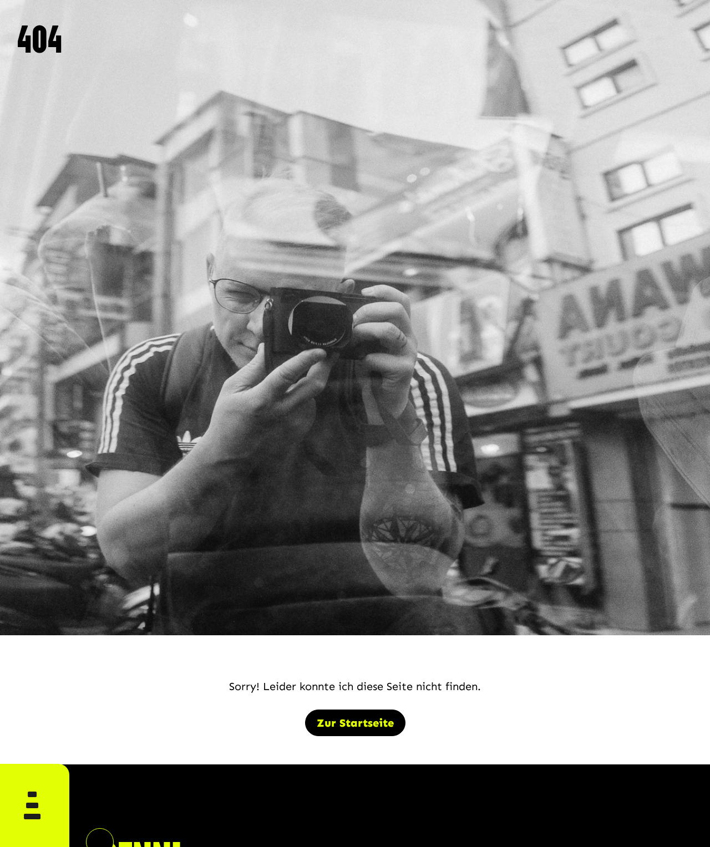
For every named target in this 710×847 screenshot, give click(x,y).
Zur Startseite (355, 722)
